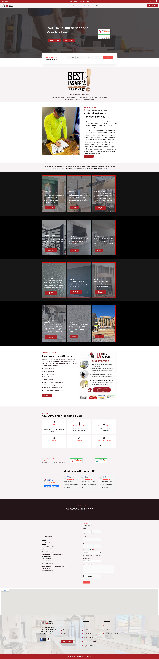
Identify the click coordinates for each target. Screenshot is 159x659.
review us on (54, 486)
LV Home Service (51, 480)
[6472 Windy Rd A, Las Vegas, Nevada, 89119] (103, 633)
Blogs (108, 5)
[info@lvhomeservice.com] (103, 630)
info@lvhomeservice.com (111, 629)
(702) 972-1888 (108, 626)
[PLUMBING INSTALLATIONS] (82, 641)
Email (84, 537)
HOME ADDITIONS (88, 629)
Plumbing (90, 5)
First (84, 533)
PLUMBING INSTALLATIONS (90, 641)
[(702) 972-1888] (103, 626)
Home (50, 5)
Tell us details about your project (92, 564)
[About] (61, 630)
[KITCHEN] (82, 626)
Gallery (97, 5)
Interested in (87, 558)
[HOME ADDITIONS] (82, 630)
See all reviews (47, 486)
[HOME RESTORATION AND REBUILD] (82, 645)
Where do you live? (88, 550)
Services (68, 5)
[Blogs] (61, 633)
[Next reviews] (116, 483)
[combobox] (92, 561)
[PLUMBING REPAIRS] (82, 637)
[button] (63, 6)
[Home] (61, 626)
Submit (86, 582)
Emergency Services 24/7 (79, 5)
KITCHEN (86, 626)
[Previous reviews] (62, 483)
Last (93, 533)
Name (85, 528)
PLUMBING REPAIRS (88, 637)
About (103, 5)
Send (108, 57)
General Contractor (58, 5)
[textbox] (91, 560)
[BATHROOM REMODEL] (82, 633)
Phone (85, 543)
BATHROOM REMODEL (89, 633)
